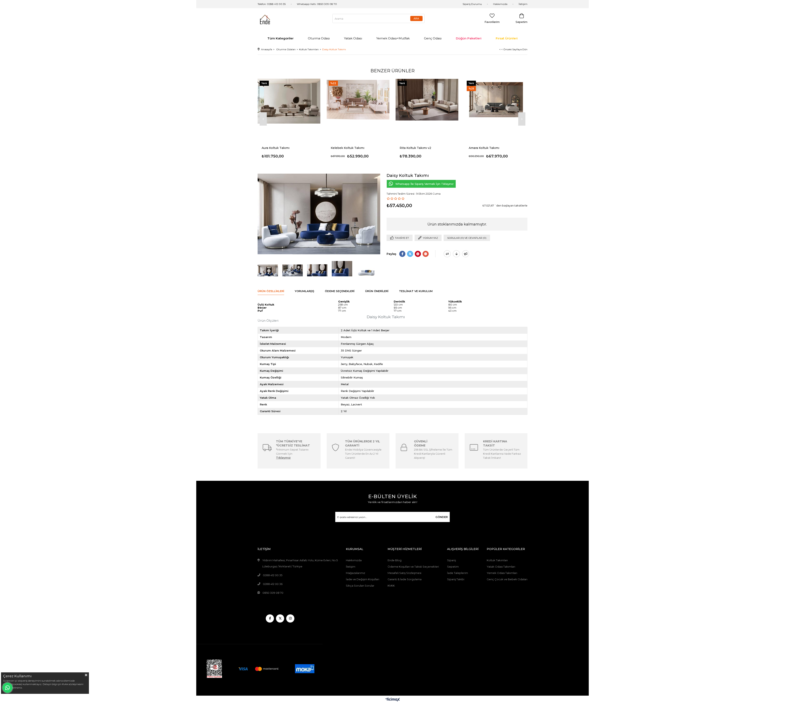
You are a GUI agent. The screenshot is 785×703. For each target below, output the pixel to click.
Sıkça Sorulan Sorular (360, 585)
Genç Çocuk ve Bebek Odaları (507, 579)
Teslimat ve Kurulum (416, 291)
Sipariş (451, 560)
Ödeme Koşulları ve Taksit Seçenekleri (413, 566)
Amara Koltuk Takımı (484, 148)
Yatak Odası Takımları (501, 566)
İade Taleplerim (457, 573)
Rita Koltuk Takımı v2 (415, 148)
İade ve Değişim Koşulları (362, 579)
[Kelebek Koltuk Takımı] (358, 100)
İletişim (523, 4)
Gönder (441, 517)
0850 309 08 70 (327, 4)
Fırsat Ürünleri (507, 38)
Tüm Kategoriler (280, 38)
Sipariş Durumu (472, 4)
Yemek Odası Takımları (502, 573)
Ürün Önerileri (376, 291)
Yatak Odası (353, 38)
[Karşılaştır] (447, 253)
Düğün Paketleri (468, 38)
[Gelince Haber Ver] (465, 253)
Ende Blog (394, 560)
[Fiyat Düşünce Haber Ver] (456, 253)
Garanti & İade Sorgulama (405, 579)
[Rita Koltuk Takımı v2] (427, 100)
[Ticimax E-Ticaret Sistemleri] (392, 700)
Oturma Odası (319, 38)
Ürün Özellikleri (271, 291)
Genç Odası (433, 38)
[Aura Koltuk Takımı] (289, 100)
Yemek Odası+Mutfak (393, 38)
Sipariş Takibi (455, 579)
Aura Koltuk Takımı (275, 148)
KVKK (391, 585)
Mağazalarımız (355, 573)
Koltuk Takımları (497, 560)
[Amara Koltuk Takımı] (496, 100)
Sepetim (453, 566)
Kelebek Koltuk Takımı (347, 148)
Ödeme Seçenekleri (339, 291)
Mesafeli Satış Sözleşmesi (404, 573)
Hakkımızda (500, 4)
